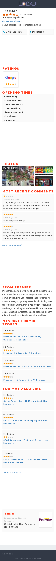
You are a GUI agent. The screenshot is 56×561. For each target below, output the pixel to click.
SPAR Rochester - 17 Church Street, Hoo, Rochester (26, 441)
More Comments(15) (12, 245)
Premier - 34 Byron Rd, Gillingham (22, 353)
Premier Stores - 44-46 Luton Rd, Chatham (27, 366)
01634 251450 (13, 31)
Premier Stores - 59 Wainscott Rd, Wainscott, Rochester (22, 338)
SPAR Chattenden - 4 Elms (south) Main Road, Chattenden (25, 461)
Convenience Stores (11, 21)
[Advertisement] (28, 50)
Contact (7, 553)
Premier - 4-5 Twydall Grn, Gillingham (24, 380)
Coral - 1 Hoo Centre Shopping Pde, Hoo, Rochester (25, 422)
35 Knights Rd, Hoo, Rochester (20, 524)
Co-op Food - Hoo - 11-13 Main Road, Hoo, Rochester (25, 402)
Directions (38, 31)
